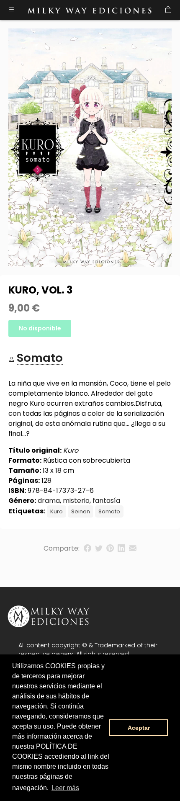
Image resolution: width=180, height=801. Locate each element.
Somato (109, 511)
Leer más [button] (65, 787)
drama (49, 500)
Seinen (80, 511)
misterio (76, 500)
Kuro (56, 511)
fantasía (106, 500)
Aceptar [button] (139, 727)
